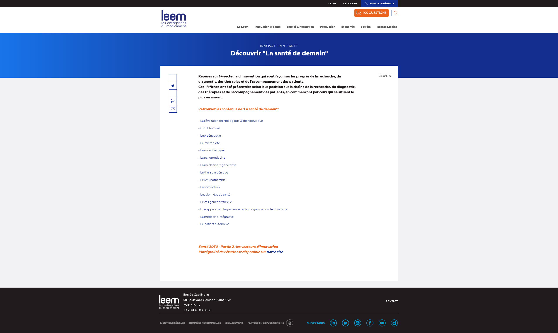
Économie (348, 26)
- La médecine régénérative (217, 165)
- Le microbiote (209, 143)
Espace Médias (387, 26)
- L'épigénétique (209, 135)
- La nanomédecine (211, 157)
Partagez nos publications (266, 322)
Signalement (234, 322)
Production (327, 26)
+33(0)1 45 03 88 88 (197, 310)
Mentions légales (172, 322)
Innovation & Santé (268, 26)
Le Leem (242, 26)
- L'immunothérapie (212, 180)
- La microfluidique (211, 150)
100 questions (374, 12)
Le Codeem (350, 3)
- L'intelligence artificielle (215, 202)
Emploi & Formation (300, 26)
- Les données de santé (214, 194)
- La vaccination (209, 187)
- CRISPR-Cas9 (209, 128)
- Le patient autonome (214, 224)
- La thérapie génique (213, 172)
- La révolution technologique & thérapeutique (231, 120)
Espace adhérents (379, 4)
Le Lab (332, 3)
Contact (392, 301)
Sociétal (366, 26)
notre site (275, 251)
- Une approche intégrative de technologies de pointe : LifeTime (242, 209)
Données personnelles (205, 322)
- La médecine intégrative (216, 216)
